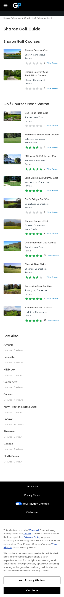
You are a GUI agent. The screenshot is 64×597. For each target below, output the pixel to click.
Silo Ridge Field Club (36, 113)
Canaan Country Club (37, 221)
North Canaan (12, 456)
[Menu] (5, 5)
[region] (32, 558)
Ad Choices (32, 486)
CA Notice (32, 512)
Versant (34, 530)
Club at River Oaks (35, 264)
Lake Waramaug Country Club (41, 178)
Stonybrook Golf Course (38, 307)
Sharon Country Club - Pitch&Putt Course (37, 73)
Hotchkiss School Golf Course (42, 134)
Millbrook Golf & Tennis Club (41, 156)
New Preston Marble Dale (20, 407)
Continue (32, 590)
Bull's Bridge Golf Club (37, 199)
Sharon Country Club (36, 50)
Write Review (52, 63)
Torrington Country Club (38, 286)
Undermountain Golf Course (40, 242)
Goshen (8, 444)
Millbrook (9, 370)
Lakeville (9, 357)
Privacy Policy (32, 495)
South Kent (10, 382)
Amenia (8, 345)
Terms (27, 533)
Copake (8, 419)
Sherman (9, 431)
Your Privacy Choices (36, 503)
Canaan (8, 394)
